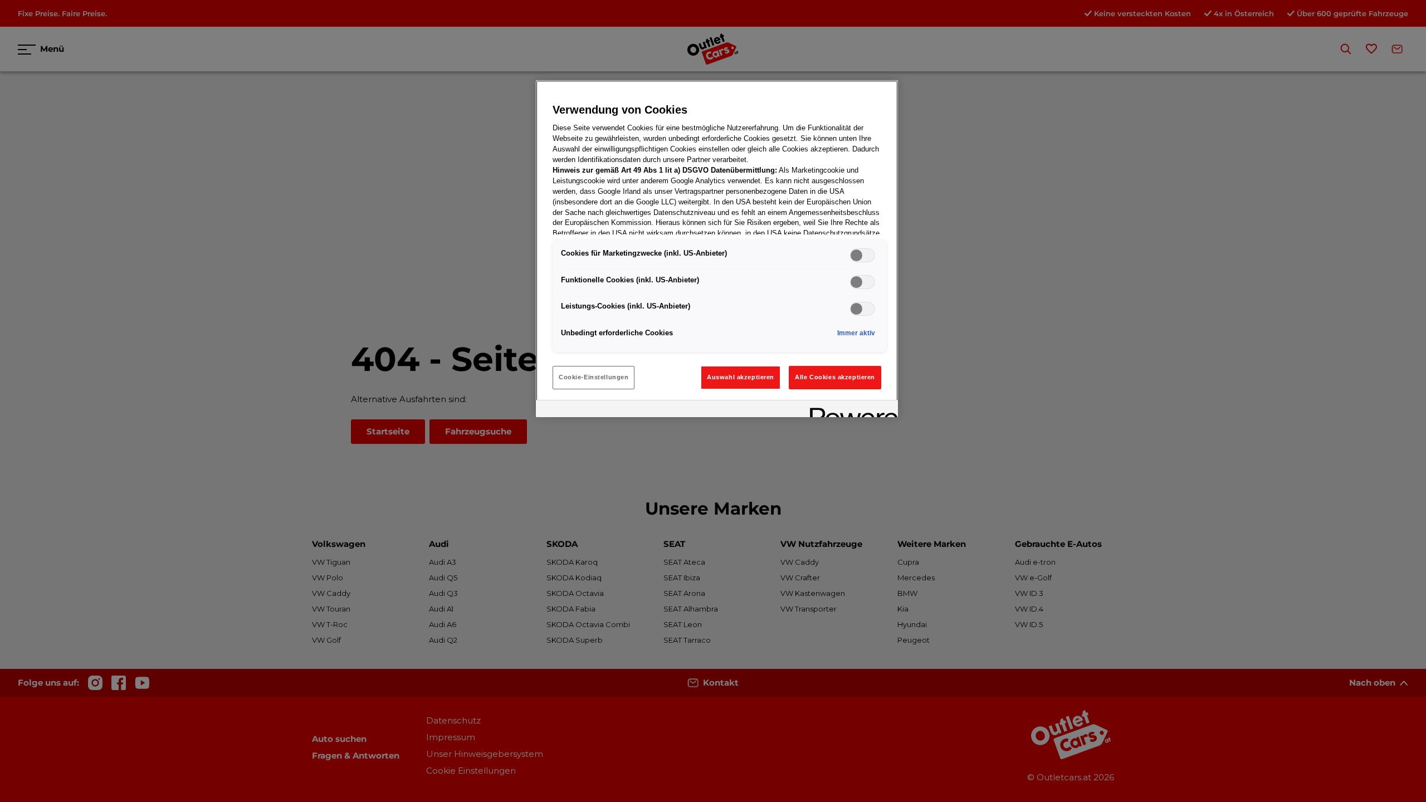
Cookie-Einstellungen (593, 377)
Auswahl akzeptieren (740, 377)
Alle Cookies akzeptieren (835, 377)
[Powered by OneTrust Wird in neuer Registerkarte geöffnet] (850, 410)
